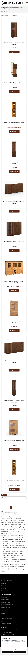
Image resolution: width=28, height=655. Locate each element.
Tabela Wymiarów (6, 623)
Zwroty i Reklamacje (6, 618)
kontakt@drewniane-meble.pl (10, 630)
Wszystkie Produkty (6, 580)
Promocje (3, 585)
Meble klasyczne (5, 607)
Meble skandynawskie (7, 604)
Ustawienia (14, 646)
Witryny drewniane (13, 9)
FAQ (2, 621)
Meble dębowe (5, 597)
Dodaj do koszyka (14, 52)
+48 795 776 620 (7, 632)
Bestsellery (4, 588)
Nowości (3, 583)
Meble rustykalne (5, 602)
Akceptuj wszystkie (14, 651)
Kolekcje (3, 590)
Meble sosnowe (5, 599)
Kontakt (3, 613)
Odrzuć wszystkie (14, 649)
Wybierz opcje (14, 290)
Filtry (4, 494)
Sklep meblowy (4, 9)
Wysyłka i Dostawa (6, 616)
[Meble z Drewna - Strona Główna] (12, 3)
